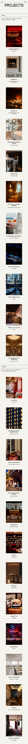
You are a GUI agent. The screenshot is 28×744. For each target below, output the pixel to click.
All (14, 19)
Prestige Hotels (9, 18)
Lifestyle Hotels (9, 369)
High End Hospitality (17, 18)
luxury (3, 15)
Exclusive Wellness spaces (7, 19)
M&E (2, 1)
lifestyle (3, 366)
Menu (25, 1)
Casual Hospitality (16, 369)
